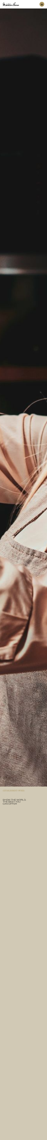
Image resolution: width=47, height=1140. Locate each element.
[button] (41, 4)
